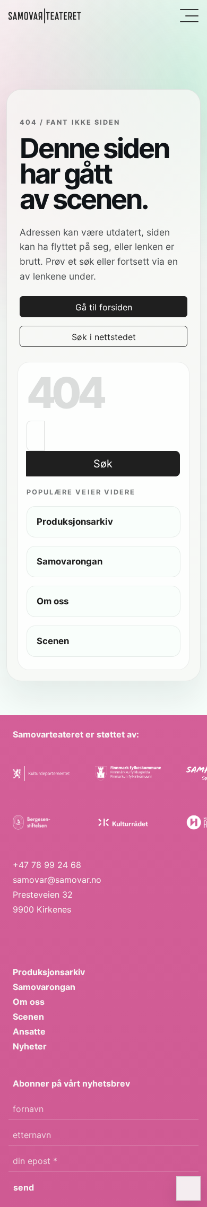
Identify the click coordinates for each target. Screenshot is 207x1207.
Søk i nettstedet (104, 337)
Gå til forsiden (103, 307)
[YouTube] (82, 934)
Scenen (28, 1016)
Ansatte (29, 1031)
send (23, 1187)
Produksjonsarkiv (49, 972)
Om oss (29, 1001)
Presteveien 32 (43, 894)
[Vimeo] (60, 934)
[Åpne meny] (189, 15)
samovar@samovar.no (57, 879)
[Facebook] (17, 934)
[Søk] (167, 16)
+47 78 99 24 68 (47, 864)
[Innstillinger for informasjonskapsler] (188, 1188)
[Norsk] (44, 15)
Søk (103, 463)
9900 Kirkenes (42, 909)
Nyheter (30, 1046)
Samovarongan (44, 987)
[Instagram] (39, 934)
